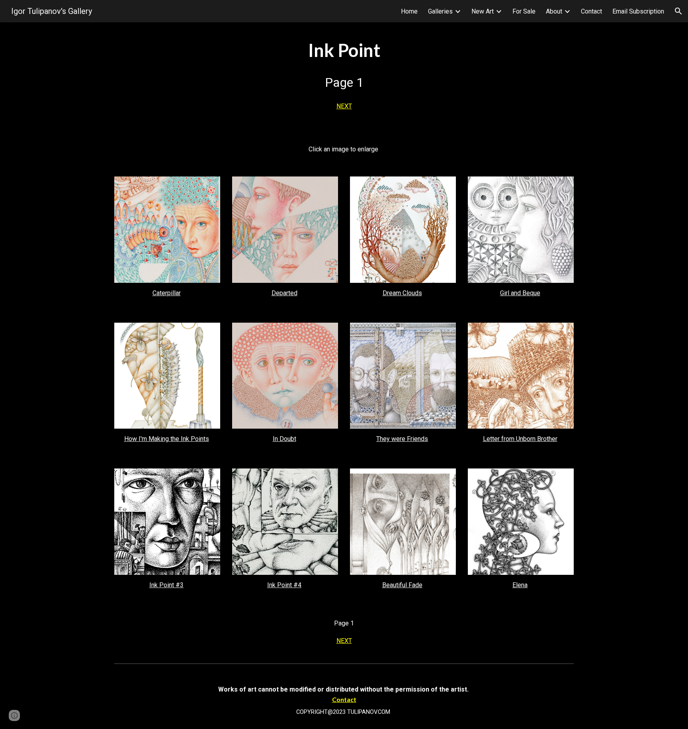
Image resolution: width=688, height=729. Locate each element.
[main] (344, 77)
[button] (678, 11)
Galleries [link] (440, 11)
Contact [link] (591, 11)
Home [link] (409, 11)
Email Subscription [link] (638, 11)
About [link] (554, 11)
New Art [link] (482, 11)
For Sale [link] (524, 11)
